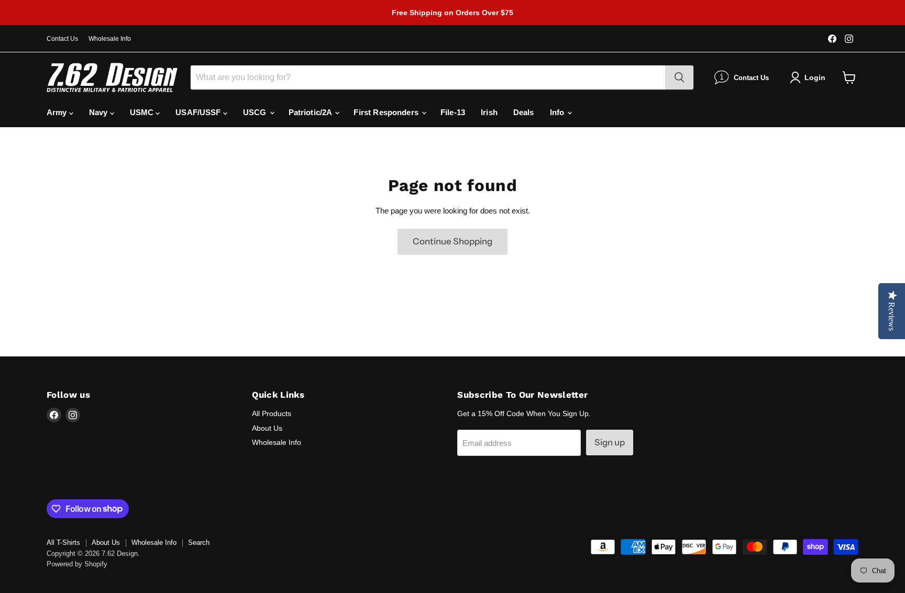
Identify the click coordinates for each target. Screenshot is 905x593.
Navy (99, 112)
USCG (256, 112)
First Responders (387, 112)
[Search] (679, 77)
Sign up (609, 442)
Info (558, 112)
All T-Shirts (63, 542)
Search (198, 542)
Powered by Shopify (77, 564)
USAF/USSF (199, 112)
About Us (267, 428)
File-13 (452, 112)
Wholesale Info (110, 38)
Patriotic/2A (311, 112)
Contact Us (62, 38)
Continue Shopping (452, 241)
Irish (489, 112)
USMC (143, 112)
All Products (271, 413)
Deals (523, 112)
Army (58, 112)
